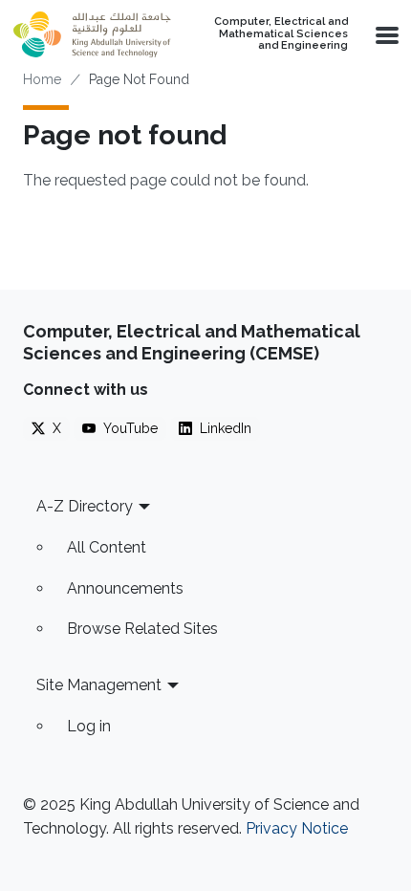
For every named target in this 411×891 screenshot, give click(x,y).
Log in (89, 726)
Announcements (125, 588)
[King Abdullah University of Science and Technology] (91, 34)
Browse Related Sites (142, 628)
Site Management (99, 685)
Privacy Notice (297, 828)
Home (42, 79)
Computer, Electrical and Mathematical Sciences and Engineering (281, 34)
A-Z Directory (84, 506)
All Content (106, 547)
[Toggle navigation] (385, 34)
